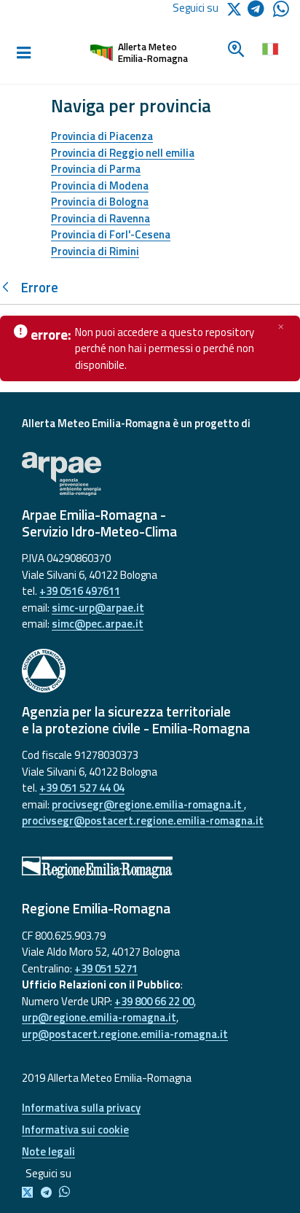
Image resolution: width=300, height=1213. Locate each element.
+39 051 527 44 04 (82, 787)
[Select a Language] (269, 47)
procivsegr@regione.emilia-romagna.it (148, 804)
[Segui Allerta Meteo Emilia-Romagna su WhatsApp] (281, 12)
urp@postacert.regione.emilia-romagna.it (125, 1034)
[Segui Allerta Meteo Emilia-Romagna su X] (30, 1193)
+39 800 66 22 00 (154, 1001)
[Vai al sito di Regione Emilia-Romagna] (150, 867)
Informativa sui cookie (75, 1129)
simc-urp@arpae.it (98, 607)
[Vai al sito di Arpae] (150, 474)
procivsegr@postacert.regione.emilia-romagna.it (143, 820)
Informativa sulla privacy (81, 1107)
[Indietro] (8, 287)
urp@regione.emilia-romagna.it (99, 1017)
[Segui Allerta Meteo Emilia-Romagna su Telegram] (260, 11)
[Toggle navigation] (23, 53)
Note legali (48, 1151)
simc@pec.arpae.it (97, 623)
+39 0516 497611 (79, 590)
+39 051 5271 (106, 968)
